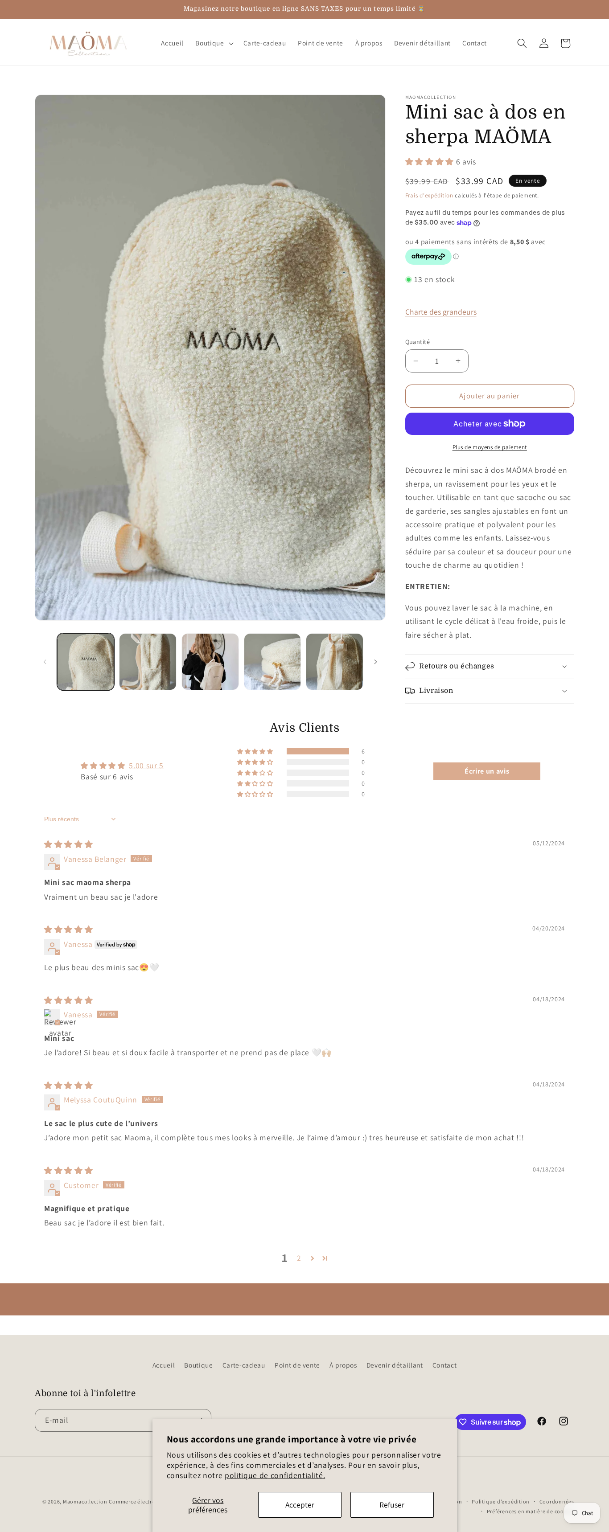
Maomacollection (85, 1501)
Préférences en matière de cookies (530, 1511)
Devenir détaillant (394, 1364)
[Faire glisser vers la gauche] (44, 662)
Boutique (198, 1364)
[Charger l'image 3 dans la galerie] (210, 662)
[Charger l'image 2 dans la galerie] (148, 662)
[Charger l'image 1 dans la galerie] (86, 662)
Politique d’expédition (501, 1501)
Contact (444, 1364)
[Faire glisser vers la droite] (376, 662)
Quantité (417, 341)
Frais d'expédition (429, 195)
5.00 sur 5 (146, 765)
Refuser (391, 1504)
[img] (68, 844)
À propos (343, 1364)
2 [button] (299, 1258)
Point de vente (297, 1364)
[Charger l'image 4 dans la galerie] (272, 662)
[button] (213, 43)
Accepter (299, 1504)
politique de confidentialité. (275, 1475)
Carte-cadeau (243, 1364)
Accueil (163, 1364)
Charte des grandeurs (441, 312)
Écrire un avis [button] (487, 771)
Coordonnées (556, 1501)
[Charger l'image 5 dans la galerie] (334, 662)
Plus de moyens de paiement (490, 447)
